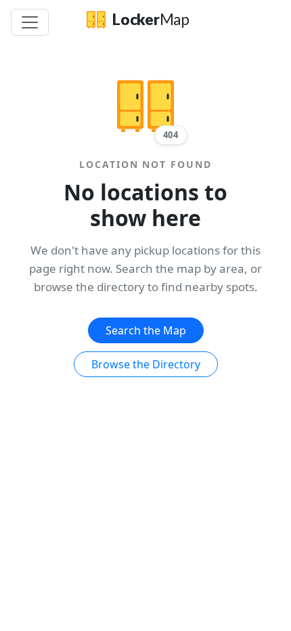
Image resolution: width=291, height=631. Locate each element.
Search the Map (146, 330)
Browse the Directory (145, 364)
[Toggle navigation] (30, 22)
